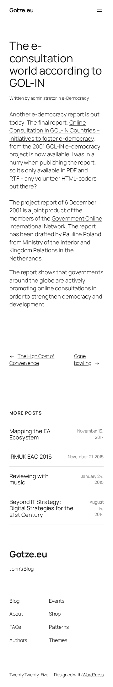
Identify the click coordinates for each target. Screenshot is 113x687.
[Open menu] (100, 10)
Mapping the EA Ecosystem (30, 434)
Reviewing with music (29, 479)
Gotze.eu (21, 10)
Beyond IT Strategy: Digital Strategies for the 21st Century (41, 508)
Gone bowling (82, 360)
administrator (43, 98)
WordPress (93, 675)
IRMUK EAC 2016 (30, 456)
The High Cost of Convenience (31, 360)
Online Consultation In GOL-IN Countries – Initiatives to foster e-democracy (54, 130)
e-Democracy (75, 98)
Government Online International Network (55, 222)
